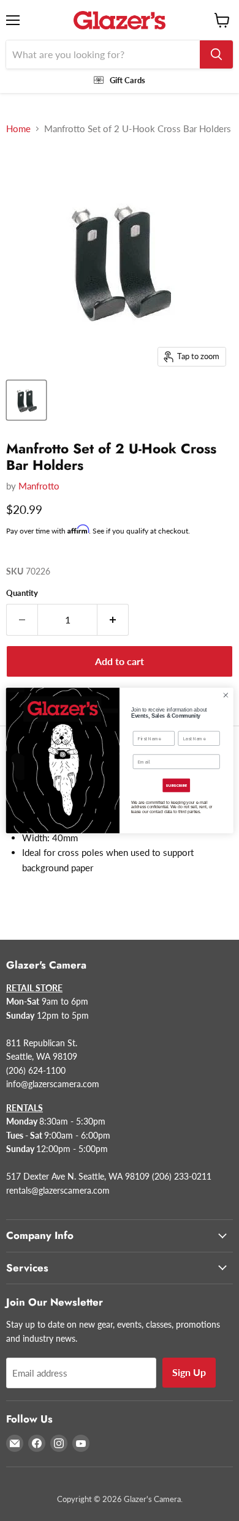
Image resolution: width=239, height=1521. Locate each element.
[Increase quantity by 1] (113, 620)
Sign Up (189, 1372)
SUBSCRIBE (176, 785)
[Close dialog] (226, 695)
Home (18, 129)
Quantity (22, 593)
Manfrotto (38, 485)
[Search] (216, 54)
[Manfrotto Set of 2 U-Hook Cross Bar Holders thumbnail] (26, 400)
